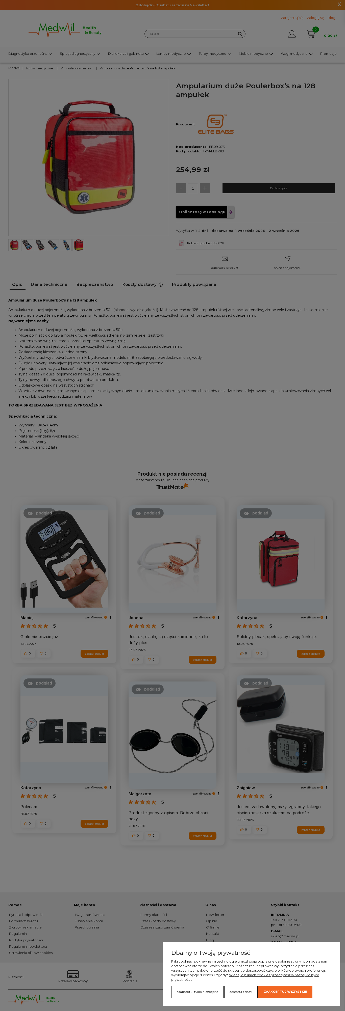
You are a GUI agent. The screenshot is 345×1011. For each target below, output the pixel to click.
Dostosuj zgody (241, 992)
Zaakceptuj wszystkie (285, 992)
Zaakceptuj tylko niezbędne (197, 992)
